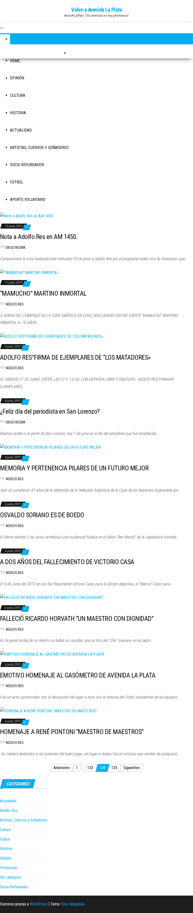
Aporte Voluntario (27, 199)
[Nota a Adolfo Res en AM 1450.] (27, 216)
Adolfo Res (15, 304)
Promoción (8, 867)
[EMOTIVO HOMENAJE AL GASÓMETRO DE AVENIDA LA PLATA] (52, 654)
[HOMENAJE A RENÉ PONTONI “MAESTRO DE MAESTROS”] (48, 711)
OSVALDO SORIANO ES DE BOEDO (42, 515)
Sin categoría (10, 877)
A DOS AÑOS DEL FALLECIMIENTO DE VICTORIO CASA (67, 562)
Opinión (17, 78)
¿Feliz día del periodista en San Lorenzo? (50, 411)
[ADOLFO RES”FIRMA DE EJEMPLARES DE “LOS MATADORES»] (51, 336)
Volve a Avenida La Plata (96, 10)
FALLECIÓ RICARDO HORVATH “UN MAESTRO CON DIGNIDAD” (77, 618)
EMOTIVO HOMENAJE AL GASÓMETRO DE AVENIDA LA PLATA (78, 675)
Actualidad (21, 130)
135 (114, 767)
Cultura (17, 95)
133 (90, 767)
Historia (18, 112)
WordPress (38, 904)
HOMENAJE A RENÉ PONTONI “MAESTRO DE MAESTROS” (72, 732)
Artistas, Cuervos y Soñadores (39, 147)
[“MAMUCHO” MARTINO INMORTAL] (29, 272)
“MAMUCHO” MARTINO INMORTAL (43, 293)
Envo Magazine (73, 904)
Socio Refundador (27, 164)
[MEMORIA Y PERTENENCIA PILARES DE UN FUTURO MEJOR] (50, 447)
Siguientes (131, 767)
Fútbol (16, 182)
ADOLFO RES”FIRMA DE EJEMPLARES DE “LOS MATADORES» (75, 357)
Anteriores (62, 767)
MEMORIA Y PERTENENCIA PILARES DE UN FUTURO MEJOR (74, 468)
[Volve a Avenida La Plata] (15, 39)
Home (15, 60)
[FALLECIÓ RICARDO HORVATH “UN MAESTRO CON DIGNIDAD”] (52, 597)
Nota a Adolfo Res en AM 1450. (39, 236)
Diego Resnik (15, 248)
